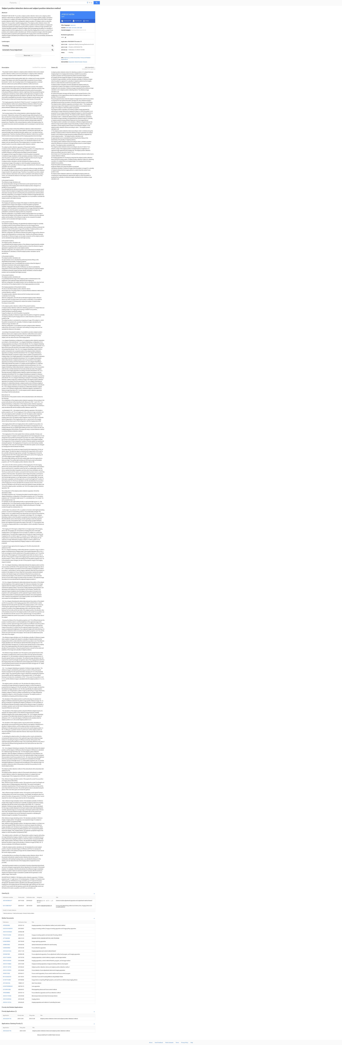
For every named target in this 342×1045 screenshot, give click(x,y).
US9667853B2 (6, 941)
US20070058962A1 (8, 986)
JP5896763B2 (6, 944)
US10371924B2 (7, 980)
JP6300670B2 (6, 954)
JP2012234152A (7, 951)
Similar (87, 20)
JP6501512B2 (6, 973)
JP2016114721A (7, 1002)
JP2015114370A (7, 967)
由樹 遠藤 (68, 27)
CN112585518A (7, 905)
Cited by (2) (67, 57)
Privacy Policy (184, 1042)
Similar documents (75, 57)
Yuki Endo (74, 27)
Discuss (85, 62)
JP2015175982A (7, 963)
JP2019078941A (7, 900)
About (150, 1042)
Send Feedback (159, 1042)
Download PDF (67, 20)
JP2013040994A (7, 999)
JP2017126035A (7, 957)
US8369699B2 (6, 947)
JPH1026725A (6, 983)
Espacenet (71, 62)
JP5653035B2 (6, 925)
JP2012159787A (7, 970)
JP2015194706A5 (7, 931)
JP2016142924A (7, 960)
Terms (177, 1042)
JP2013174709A (7, 996)
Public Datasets (169, 1042)
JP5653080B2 (6, 992)
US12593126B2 (7, 989)
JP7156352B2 (6, 938)
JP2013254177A (7, 1018)
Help (192, 1042)
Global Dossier (78, 62)
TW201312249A (7, 935)
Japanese (73, 25)
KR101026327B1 (7, 976)
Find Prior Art (78, 20)
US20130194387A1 (8, 928)
